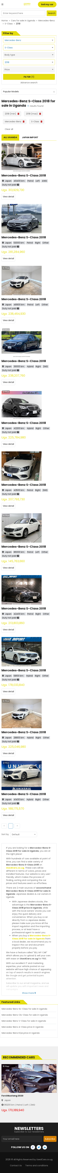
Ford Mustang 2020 (12, 1095)
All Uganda (10, 137)
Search (51, 13)
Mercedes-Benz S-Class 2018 (23, 175)
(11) (29, 76)
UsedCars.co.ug (15, 867)
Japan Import (30, 137)
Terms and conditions (36, 1165)
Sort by (5, 834)
